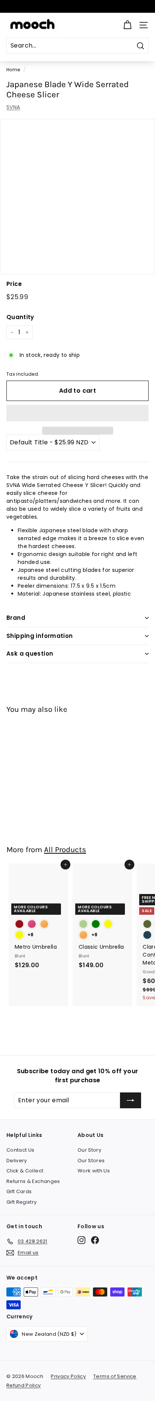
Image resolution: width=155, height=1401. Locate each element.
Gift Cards (19, 1191)
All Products (65, 849)
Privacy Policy (68, 1376)
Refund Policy (23, 1385)
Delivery (16, 1160)
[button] (77, 413)
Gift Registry (21, 1202)
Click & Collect (24, 1170)
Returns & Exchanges (33, 1181)
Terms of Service (115, 1376)
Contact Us (20, 1150)
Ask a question (29, 653)
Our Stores (91, 1160)
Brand (15, 618)
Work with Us (94, 1170)
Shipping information (39, 636)
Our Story (89, 1150)
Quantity (20, 317)
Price (14, 284)
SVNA (13, 107)
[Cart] (127, 25)
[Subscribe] (130, 1100)
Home (13, 70)
